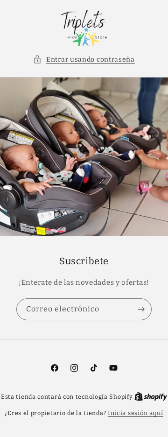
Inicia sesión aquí (135, 412)
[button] (84, 59)
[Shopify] (150, 396)
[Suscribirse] (141, 309)
